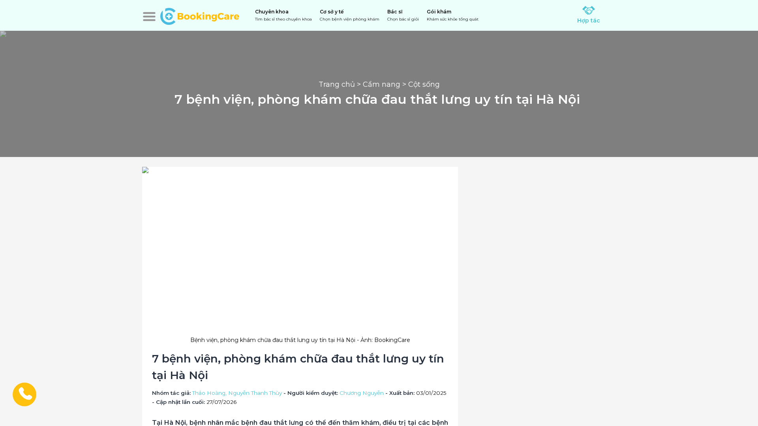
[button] (149, 16)
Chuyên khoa (283, 15)
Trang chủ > (341, 84)
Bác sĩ (403, 15)
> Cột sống (420, 84)
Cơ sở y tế (349, 15)
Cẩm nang (381, 84)
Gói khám (452, 15)
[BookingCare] (199, 15)
